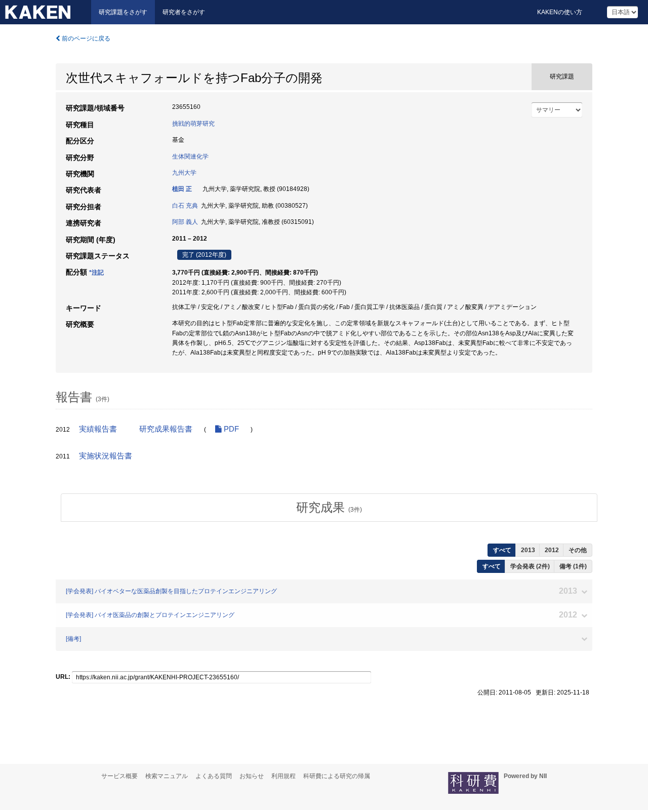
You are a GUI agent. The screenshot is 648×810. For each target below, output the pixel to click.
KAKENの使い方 (559, 12)
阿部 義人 (185, 221)
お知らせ (251, 776)
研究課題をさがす (123, 12)
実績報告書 (98, 429)
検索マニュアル (166, 776)
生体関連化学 (190, 156)
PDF (230, 429)
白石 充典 (185, 205)
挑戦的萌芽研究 (193, 123)
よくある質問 (213, 776)
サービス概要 (119, 776)
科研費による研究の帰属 (336, 776)
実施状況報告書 (105, 456)
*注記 (96, 272)
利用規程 (283, 776)
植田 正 (182, 188)
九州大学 (184, 172)
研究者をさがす (184, 12)
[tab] (329, 507)
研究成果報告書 (165, 429)
